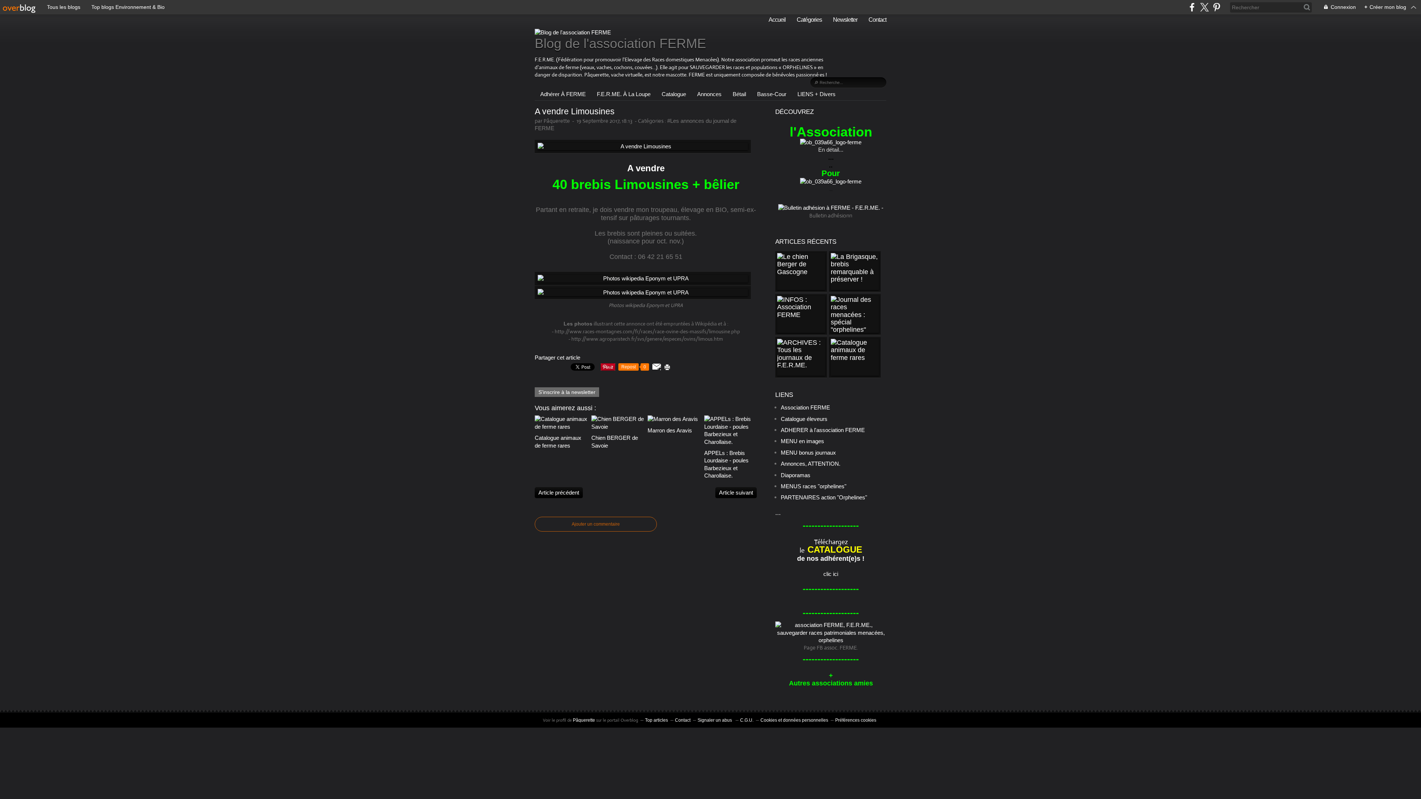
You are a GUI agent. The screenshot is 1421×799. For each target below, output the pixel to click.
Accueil (777, 20)
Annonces (709, 94)
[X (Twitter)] (1204, 7)
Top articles (656, 720)
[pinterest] (1216, 7)
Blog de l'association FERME (620, 43)
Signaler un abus (715, 720)
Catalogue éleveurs (804, 419)
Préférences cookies (855, 720)
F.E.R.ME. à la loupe (624, 94)
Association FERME (805, 407)
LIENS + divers (816, 94)
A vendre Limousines (575, 111)
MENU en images (802, 441)
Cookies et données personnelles (794, 720)
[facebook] (1192, 7)
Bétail (739, 94)
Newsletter (845, 20)
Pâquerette (584, 720)
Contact (877, 20)
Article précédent (558, 492)
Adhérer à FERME (563, 94)
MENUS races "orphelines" (813, 486)
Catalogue (674, 94)
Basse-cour (771, 94)
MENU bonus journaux (808, 452)
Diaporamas (795, 475)
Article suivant (736, 492)
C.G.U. (746, 720)
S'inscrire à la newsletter (566, 392)
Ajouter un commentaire (596, 524)
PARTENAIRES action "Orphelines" (824, 497)
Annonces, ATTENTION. (810, 464)
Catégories (809, 20)
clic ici (830, 574)
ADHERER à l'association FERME (823, 430)
